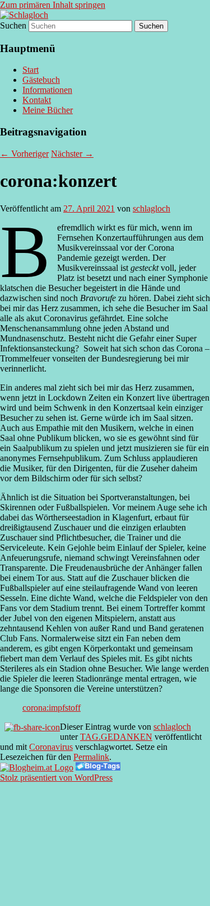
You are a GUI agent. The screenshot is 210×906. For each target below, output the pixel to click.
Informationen (47, 90)
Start (30, 69)
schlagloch (151, 208)
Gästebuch (41, 80)
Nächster (72, 153)
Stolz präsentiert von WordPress (56, 777)
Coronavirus (51, 747)
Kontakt (36, 100)
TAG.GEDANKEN (116, 736)
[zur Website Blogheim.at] (36, 767)
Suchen (13, 25)
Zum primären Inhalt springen (52, 5)
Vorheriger (24, 153)
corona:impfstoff (51, 707)
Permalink (91, 757)
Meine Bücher (47, 110)
